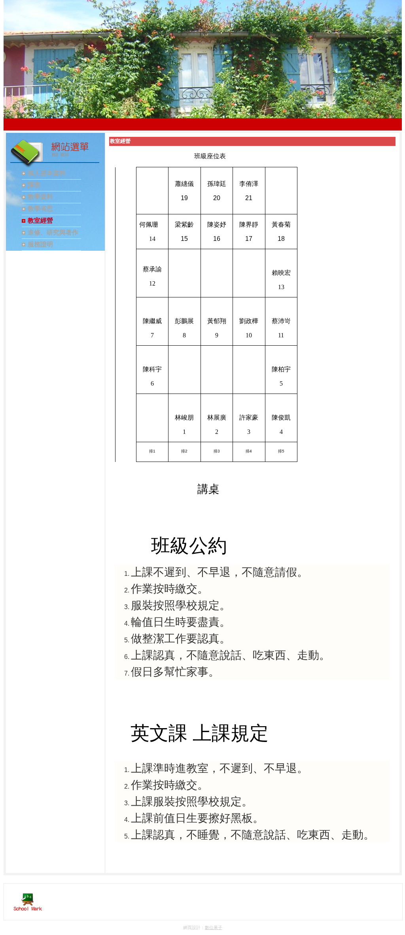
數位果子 (213, 927)
